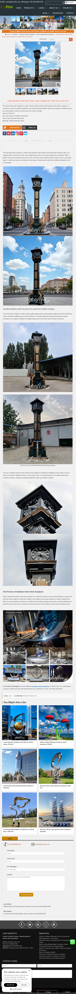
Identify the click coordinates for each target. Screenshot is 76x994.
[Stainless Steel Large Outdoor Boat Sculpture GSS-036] (56, 809)
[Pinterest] (21, 133)
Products (28, 8)
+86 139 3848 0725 (11, 944)
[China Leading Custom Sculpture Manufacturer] (6, 7)
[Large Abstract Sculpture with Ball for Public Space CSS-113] (19, 722)
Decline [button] (24, 985)
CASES (41, 8)
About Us (53, 8)
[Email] (25, 133)
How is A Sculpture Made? (47, 952)
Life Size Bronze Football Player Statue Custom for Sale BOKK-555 (25, 913)
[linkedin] (13, 133)
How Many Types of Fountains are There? (52, 956)
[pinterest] (54, 924)
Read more (18, 981)
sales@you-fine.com (42, 844)
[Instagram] (17, 133)
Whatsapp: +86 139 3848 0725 (32, 2)
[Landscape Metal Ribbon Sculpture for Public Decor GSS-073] (19, 809)
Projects (67, 8)
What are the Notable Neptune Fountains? (52, 954)
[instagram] (46, 924)
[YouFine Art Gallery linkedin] (3, 951)
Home (10, 992)
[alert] (17, 980)
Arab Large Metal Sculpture (45, 34)
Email (48, 992)
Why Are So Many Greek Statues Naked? (52, 958)
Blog (45, 13)
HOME (18, 8)
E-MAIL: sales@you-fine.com (10, 2)
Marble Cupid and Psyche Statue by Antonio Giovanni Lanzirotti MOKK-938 (27, 906)
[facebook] (4, 133)
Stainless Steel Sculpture (27, 34)
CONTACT (70, 13)
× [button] (29, 970)
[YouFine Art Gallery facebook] (2, 951)
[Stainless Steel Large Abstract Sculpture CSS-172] (56, 766)
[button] (17, 989)
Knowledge (58, 13)
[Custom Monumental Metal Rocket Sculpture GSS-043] (19, 766)
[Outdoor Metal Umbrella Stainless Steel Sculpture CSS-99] (56, 722)
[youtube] (9, 133)
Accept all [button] (10, 985)
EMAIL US (32, 127)
